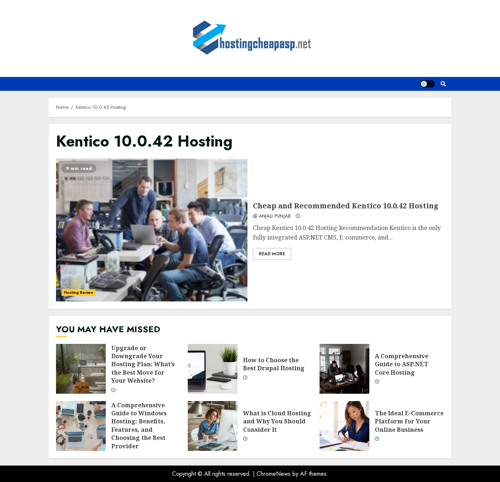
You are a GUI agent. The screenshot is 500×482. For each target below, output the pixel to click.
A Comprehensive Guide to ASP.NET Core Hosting (344, 369)
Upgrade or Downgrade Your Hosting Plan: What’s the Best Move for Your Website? (81, 369)
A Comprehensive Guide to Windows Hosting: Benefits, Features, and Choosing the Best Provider (81, 426)
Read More (272, 254)
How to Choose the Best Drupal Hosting (213, 369)
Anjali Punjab (274, 216)
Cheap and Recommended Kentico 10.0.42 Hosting (151, 230)
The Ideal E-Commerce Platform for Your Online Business (344, 426)
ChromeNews (274, 474)
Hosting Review (78, 292)
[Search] (443, 84)
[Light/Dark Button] (427, 84)
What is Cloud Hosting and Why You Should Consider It (213, 426)
